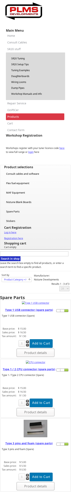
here (61, 148)
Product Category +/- (15, 279)
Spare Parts (13, 211)
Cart (10, 123)
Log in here (10, 232)
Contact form (15, 130)
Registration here (13, 238)
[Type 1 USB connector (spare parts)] (35, 303)
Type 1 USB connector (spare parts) (29, 310)
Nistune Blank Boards (18, 202)
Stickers (10, 221)
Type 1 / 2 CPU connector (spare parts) (29, 369)
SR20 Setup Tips (20, 64)
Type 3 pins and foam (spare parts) (29, 443)
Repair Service (16, 103)
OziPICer (13, 110)
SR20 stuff (14, 49)
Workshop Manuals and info (26, 94)
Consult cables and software (22, 173)
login (31, 152)
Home (11, 36)
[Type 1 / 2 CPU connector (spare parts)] (35, 362)
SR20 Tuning (18, 58)
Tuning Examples (20, 70)
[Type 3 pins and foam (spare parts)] (35, 436)
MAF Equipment (15, 192)
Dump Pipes (17, 88)
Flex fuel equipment (17, 183)
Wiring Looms (18, 82)
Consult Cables (17, 42)
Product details (35, 353)
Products (13, 117)
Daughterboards (20, 76)
